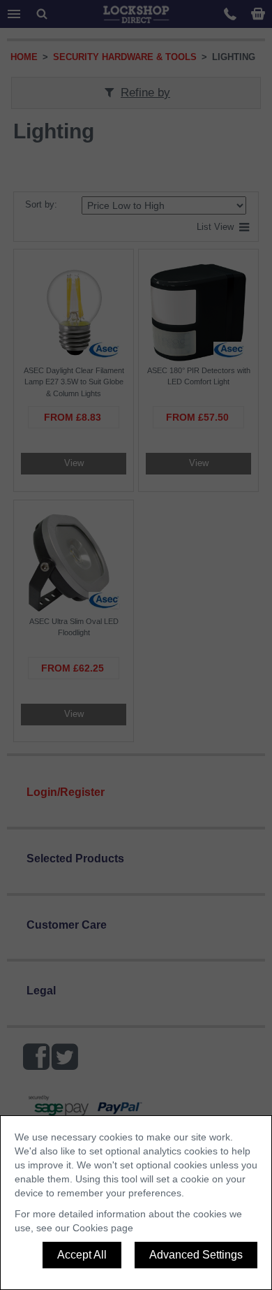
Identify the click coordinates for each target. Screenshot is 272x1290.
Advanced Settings (196, 1255)
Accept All (82, 1255)
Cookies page (103, 1227)
